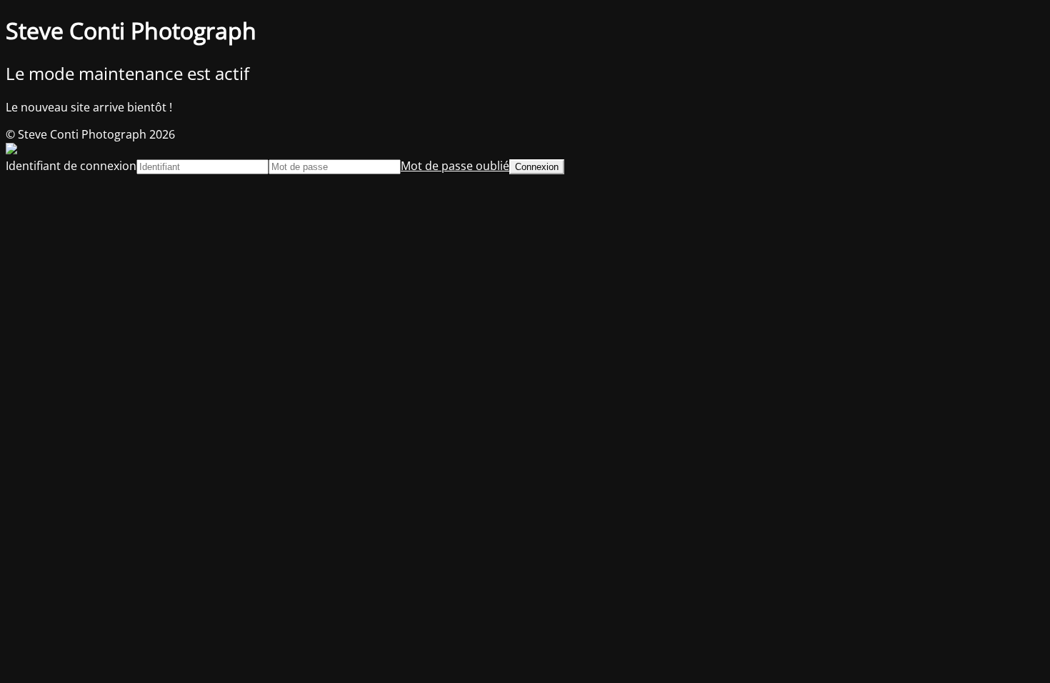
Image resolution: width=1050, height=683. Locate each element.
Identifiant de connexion (71, 166)
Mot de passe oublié (455, 166)
